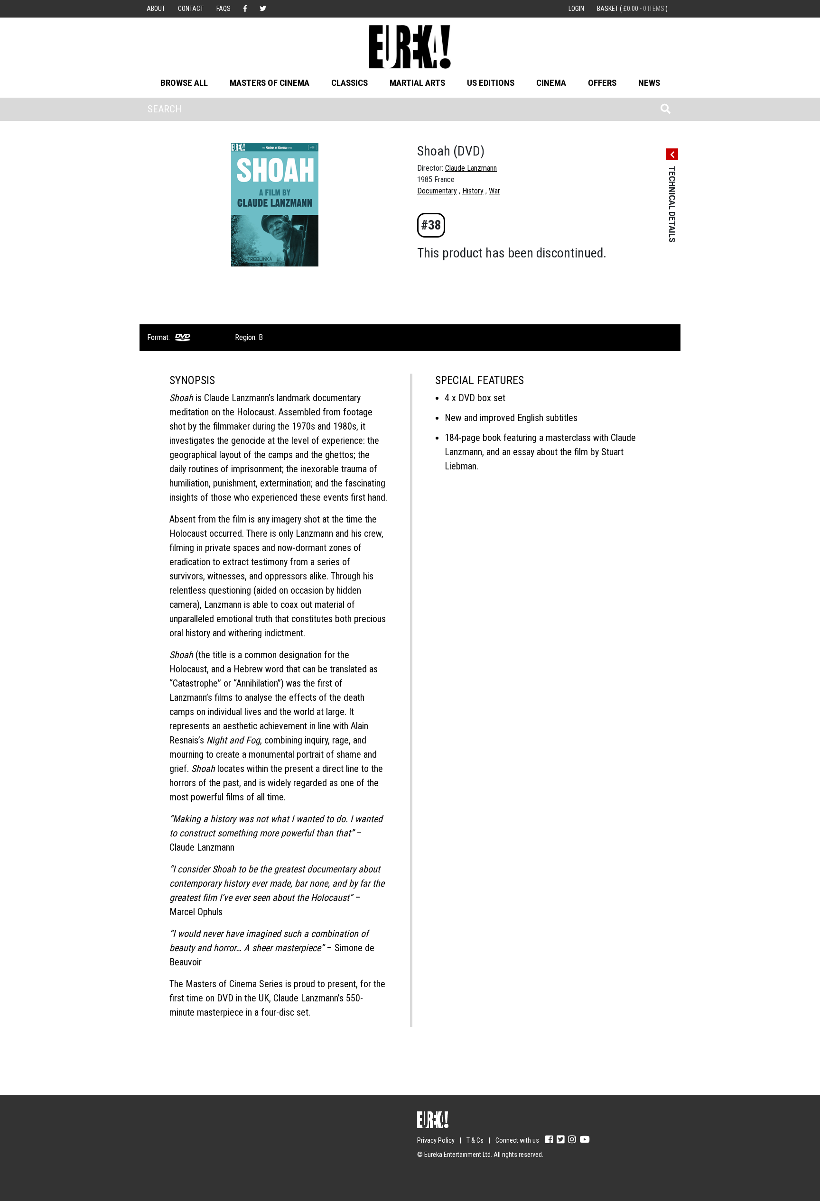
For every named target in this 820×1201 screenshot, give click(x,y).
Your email (163, 1136)
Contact (191, 8)
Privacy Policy (436, 1140)
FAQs (223, 8)
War (494, 190)
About (156, 8)
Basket (632, 8)
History (473, 190)
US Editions (490, 82)
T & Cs (475, 1140)
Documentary (437, 190)
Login (576, 8)
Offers (602, 82)
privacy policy (229, 1173)
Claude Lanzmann (471, 168)
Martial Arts (417, 82)
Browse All (184, 82)
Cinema (551, 82)
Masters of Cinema (269, 82)
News (649, 82)
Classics (349, 82)
